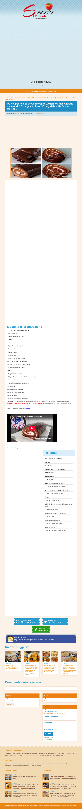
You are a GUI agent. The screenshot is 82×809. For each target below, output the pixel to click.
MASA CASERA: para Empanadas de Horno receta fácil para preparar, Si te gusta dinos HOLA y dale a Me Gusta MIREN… (62, 795)
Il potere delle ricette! (41, 18)
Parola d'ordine (48, 722)
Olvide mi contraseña (48, 737)
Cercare (9, 704)
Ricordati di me (49, 729)
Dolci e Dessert (43, 91)
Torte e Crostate (34, 91)
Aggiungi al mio (27, 622)
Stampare (54, 622)
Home (27, 91)
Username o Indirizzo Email (51, 716)
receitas (16, 113)
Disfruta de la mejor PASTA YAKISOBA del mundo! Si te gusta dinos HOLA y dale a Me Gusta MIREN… (50, 668)
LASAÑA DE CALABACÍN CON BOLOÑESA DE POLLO (12, 667)
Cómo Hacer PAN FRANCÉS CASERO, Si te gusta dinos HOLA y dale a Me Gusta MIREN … (63, 777)
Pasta (54, 91)
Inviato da (43, 629)
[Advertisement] (41, 36)
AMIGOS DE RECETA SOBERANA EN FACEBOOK (25, 403)
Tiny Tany (15, 448)
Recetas (12, 98)
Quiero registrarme (48, 739)
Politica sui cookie (64, 805)
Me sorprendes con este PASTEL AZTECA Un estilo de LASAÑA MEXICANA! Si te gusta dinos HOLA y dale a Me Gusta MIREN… (31, 670)
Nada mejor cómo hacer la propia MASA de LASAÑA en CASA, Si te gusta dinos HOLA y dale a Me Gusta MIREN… (69, 669)
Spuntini (50, 91)
